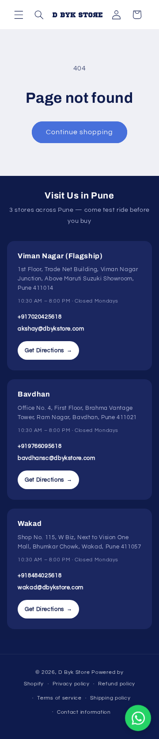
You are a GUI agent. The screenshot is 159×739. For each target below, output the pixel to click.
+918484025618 (39, 575)
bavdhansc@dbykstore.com (56, 458)
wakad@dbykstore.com (50, 587)
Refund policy (116, 683)
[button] (18, 14)
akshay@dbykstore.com (51, 329)
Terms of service (59, 698)
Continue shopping (80, 132)
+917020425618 (39, 317)
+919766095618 (39, 446)
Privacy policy (71, 683)
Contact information (84, 712)
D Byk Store (74, 672)
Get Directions (48, 350)
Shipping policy (110, 698)
